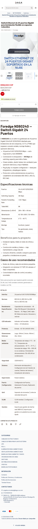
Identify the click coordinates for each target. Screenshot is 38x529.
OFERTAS (4, 464)
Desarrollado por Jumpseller (26, 518)
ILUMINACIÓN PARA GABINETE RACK (12, 449)
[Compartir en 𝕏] (6, 424)
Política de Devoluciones (8, 480)
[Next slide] (36, 76)
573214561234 (7, 493)
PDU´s (3, 446)
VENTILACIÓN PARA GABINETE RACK (12, 452)
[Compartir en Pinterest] (15, 424)
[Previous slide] (2, 76)
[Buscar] (31, 8)
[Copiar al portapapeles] (20, 424)
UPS (2, 444)
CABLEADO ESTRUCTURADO (10, 439)
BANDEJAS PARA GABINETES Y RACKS (12, 454)
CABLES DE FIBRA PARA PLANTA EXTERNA (13, 441)
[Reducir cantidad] (2, 104)
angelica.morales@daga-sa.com (13, 490)
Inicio (8, 13)
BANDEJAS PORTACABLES (9, 467)
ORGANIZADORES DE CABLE (9, 457)
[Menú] (2, 7)
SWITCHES (4, 459)
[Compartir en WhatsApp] (11, 424)
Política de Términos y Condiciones (11, 477)
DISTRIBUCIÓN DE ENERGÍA (9, 462)
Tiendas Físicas (6, 482)
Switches (26, 13)
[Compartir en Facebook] (2, 424)
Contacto (4, 475)
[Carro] (35, 7)
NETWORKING (17, 13)
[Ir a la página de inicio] (19, 2)
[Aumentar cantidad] (35, 104)
